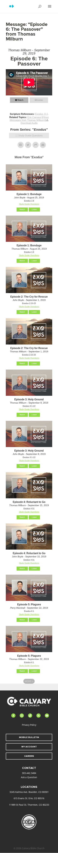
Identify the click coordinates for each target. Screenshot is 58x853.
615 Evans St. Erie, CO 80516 (29, 798)
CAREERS (29, 756)
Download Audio (29, 123)
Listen (40, 100)
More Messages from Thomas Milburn (29, 118)
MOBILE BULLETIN (29, 737)
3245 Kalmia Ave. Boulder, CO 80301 (29, 791)
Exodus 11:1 (41, 114)
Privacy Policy (29, 724)
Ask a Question (29, 777)
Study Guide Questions (30, 135)
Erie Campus (34, 117)
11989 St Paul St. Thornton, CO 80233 (29, 804)
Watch (20, 100)
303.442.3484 (29, 773)
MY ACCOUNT (29, 746)
